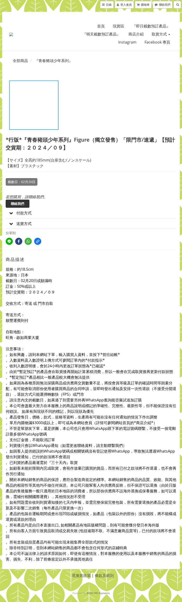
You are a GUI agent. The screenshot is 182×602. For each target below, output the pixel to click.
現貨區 (118, 26)
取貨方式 (160, 34)
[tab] (91, 213)
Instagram (127, 42)
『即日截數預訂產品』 (151, 26)
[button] (91, 213)
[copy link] (37, 241)
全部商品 (20, 60)
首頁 (101, 26)
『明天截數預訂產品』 (101, 34)
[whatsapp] (28, 241)
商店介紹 (136, 34)
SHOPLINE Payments (98, 593)
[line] (9, 241)
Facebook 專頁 (157, 42)
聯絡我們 (17, 203)
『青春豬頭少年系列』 (54, 60)
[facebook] (18, 241)
